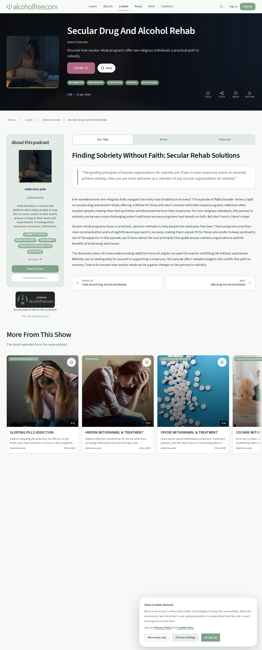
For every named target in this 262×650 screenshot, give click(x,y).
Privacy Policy (163, 628)
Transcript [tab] (224, 140)
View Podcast (35, 269)
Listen (123, 6)
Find (151, 6)
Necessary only (157, 637)
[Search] (221, 6)
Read (138, 6)
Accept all (210, 637)
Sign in (233, 6)
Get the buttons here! (35, 316)
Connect (167, 6)
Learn (93, 6)
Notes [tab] (163, 140)
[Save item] (71, 362)
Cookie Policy (185, 628)
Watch (108, 6)
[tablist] (163, 139)
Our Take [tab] (102, 140)
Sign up (247, 6)
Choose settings (185, 637)
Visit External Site (34, 278)
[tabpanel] (163, 206)
